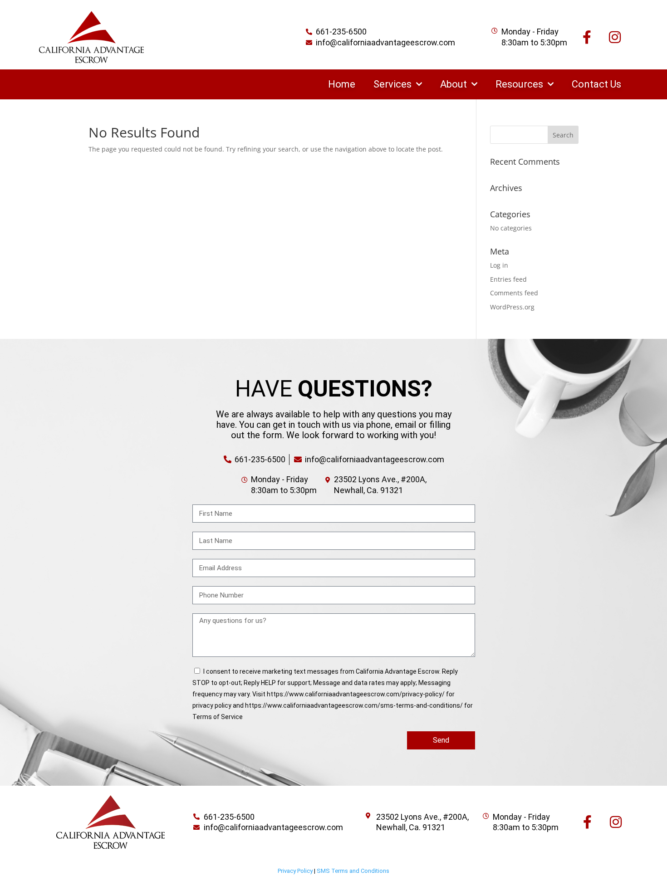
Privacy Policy (295, 870)
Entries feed (508, 279)
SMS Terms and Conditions (353, 870)
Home (341, 84)
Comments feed (514, 293)
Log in (499, 265)
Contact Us (596, 84)
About (453, 84)
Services (392, 84)
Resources (519, 84)
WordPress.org (512, 307)
